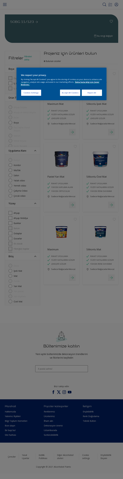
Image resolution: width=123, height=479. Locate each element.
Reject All (92, 93)
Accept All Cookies (70, 93)
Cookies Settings (31, 93)
